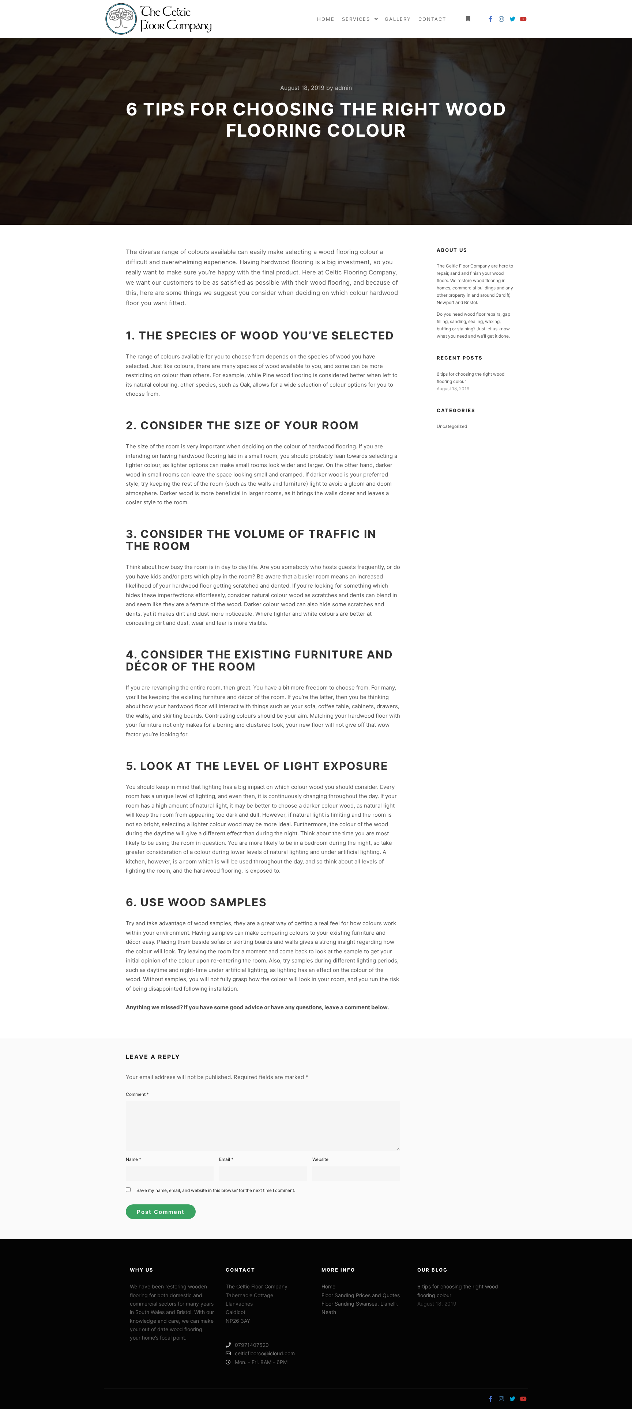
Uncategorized (452, 426)
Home (328, 1286)
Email (226, 1159)
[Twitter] (512, 19)
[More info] (467, 19)
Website (320, 1159)
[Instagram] (501, 19)
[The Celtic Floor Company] (159, 19)
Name (133, 1159)
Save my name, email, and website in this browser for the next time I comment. (215, 1190)
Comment (137, 1094)
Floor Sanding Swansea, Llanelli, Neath (359, 1307)
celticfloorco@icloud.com (265, 1353)
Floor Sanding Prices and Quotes (360, 1295)
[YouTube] (523, 19)
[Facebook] (490, 19)
